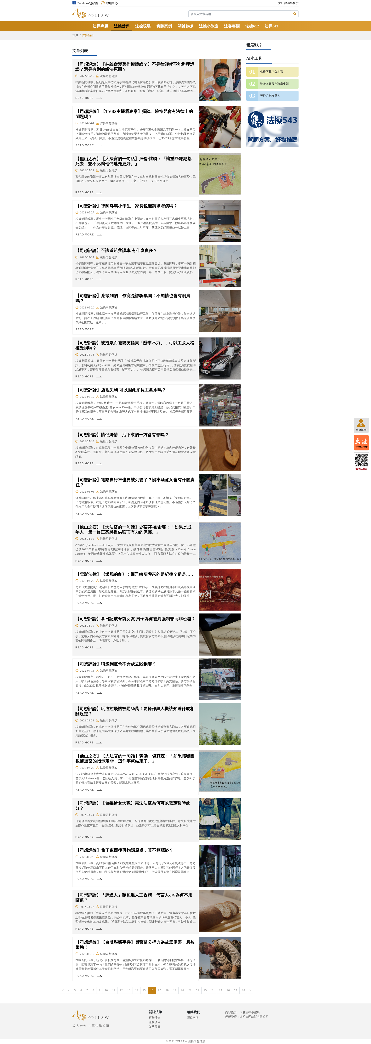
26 (228, 990)
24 (212, 990)
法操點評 (121, 26)
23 (205, 990)
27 (235, 990)
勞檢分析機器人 (270, 95)
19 (174, 990)
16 (151, 990)
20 (182, 990)
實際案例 (164, 26)
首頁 (75, 35)
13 (128, 990)
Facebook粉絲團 (87, 3)
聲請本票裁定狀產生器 (274, 83)
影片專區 (154, 1026)
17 (159, 990)
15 (144, 990)
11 (113, 990)
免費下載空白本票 (271, 71)
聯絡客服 (193, 1017)
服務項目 (154, 1022)
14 (136, 990)
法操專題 (100, 26)
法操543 (271, 26)
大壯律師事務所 (288, 3)
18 (167, 990)
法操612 (252, 26)
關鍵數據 (185, 26)
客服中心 (112, 3)
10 (106, 990)
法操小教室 (208, 26)
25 (220, 990)
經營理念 (154, 1017)
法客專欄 (232, 26)
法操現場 (143, 26)
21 (189, 990)
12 (121, 990)
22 (197, 990)
